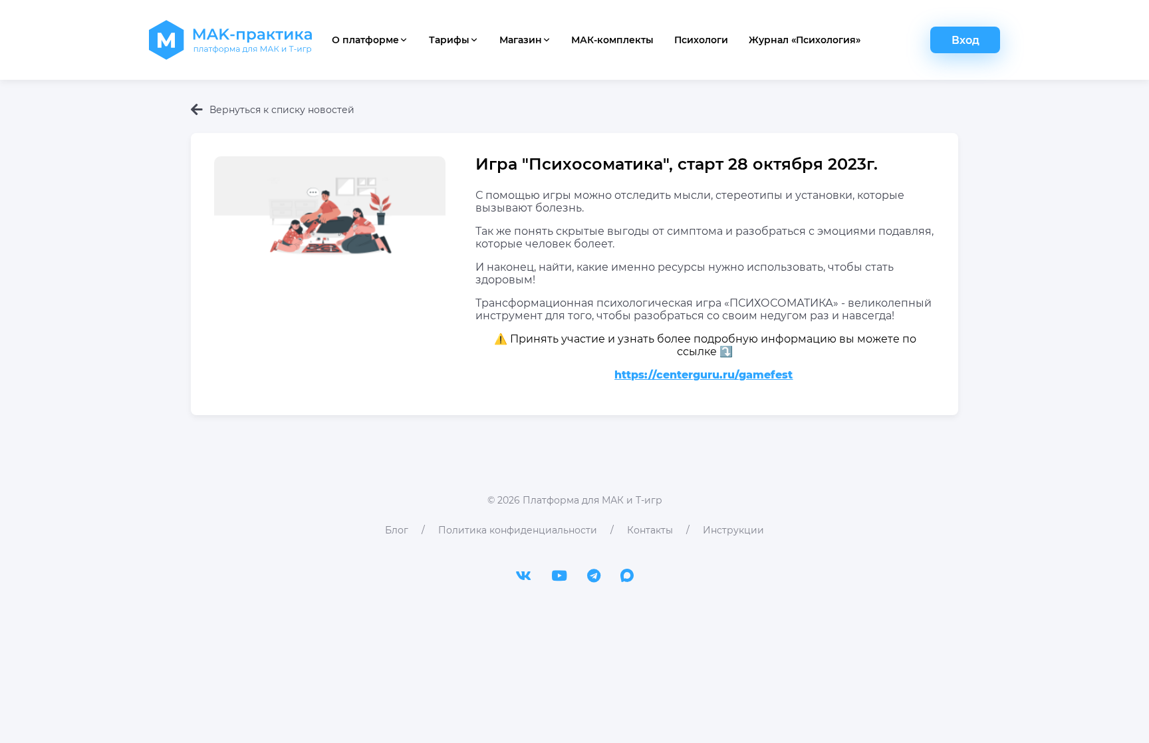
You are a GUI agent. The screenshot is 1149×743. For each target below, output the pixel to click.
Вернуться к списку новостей (281, 110)
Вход (965, 40)
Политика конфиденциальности (517, 530)
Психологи (701, 40)
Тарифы (449, 40)
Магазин (520, 40)
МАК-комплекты (612, 40)
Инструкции (733, 530)
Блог (396, 530)
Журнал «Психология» (804, 40)
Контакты (650, 530)
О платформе (365, 40)
